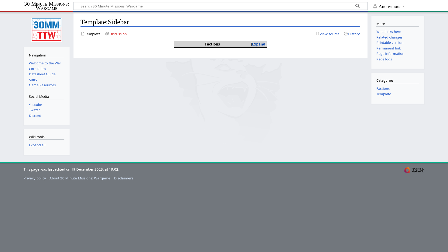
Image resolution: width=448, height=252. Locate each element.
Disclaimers (123, 178)
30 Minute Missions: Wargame (46, 6)
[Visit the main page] (47, 29)
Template (383, 94)
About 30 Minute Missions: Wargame (79, 178)
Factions (383, 88)
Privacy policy (35, 178)
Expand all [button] (37, 145)
